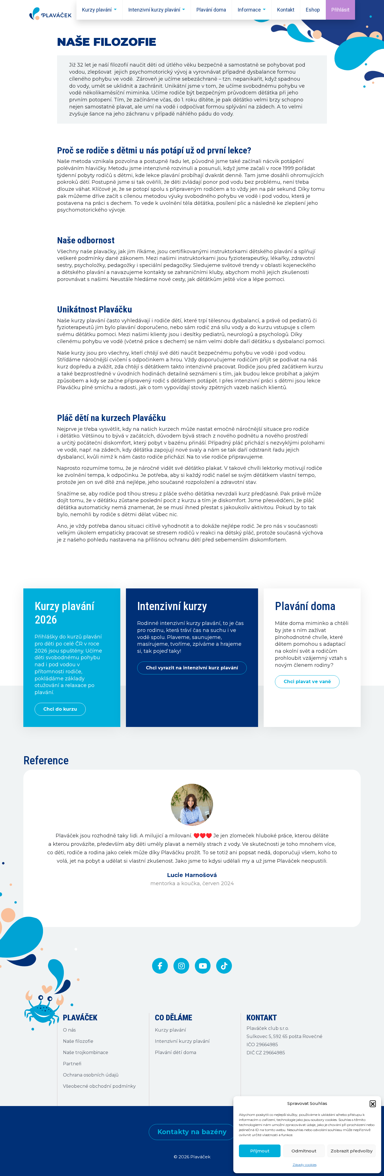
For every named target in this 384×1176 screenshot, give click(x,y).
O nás (69, 1030)
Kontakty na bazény (192, 1132)
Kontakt (285, 10)
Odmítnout (304, 1151)
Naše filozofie (78, 1041)
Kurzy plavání (97, 10)
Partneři (72, 1063)
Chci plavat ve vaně (307, 681)
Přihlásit (340, 10)
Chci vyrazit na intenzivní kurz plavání (192, 667)
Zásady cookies (305, 1165)
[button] (373, 1103)
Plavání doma (211, 10)
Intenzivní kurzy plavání (154, 10)
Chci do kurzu (60, 709)
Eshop (313, 10)
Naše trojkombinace (85, 1052)
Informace (249, 10)
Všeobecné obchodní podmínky (99, 1086)
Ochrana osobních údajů (91, 1075)
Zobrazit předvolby (351, 1151)
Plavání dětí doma (175, 1052)
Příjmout (259, 1151)
